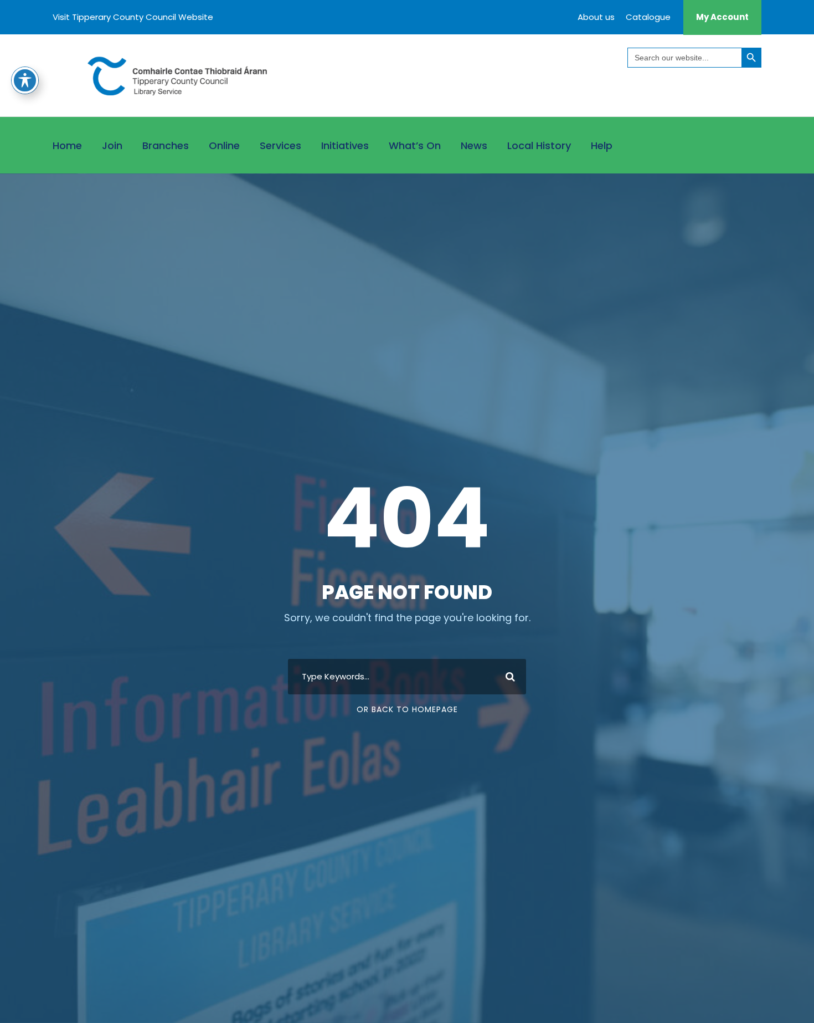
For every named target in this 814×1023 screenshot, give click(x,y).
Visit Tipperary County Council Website (133, 17)
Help (601, 145)
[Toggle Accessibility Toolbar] (25, 80)
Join (112, 145)
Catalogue (648, 17)
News (474, 145)
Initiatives (345, 145)
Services (280, 145)
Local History (539, 145)
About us (596, 17)
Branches (165, 145)
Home (67, 145)
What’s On (415, 145)
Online (224, 145)
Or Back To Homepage (407, 709)
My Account (722, 17)
